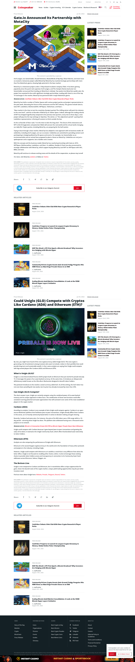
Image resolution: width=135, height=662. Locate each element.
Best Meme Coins (56, 637)
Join (77, 188)
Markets (17, 628)
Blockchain (17, 634)
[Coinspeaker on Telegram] (113, 2)
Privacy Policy (92, 646)
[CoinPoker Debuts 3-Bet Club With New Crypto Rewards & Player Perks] (21, 210)
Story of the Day (19, 625)
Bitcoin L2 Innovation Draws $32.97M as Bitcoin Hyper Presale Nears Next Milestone (54, 426)
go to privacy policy (124, 654)
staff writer (37, 253)
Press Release (36, 203)
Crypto (16, 631)
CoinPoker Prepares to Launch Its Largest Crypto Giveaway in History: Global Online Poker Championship (55, 227)
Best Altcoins (55, 628)
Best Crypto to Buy (57, 625)
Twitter (46, 157)
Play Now (112, 658)
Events (35, 634)
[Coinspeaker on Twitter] (110, 2)
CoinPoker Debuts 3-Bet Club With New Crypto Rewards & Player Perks (49, 99)
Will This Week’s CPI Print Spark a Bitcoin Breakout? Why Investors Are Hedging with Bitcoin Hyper (57, 249)
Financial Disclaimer (94, 643)
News (40, 7)
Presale (44, 474)
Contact (88, 2)
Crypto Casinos (77, 7)
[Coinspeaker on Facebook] (107, 2)
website (32, 157)
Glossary (35, 641)
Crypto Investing (55, 7)
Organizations (37, 628)
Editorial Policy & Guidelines (93, 635)
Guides (46, 7)
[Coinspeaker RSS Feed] (120, 2)
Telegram (51, 474)
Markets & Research (90, 7)
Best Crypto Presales (57, 631)
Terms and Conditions (95, 640)
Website (39, 474)
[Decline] (131, 646)
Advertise (98, 2)
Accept (112, 654)
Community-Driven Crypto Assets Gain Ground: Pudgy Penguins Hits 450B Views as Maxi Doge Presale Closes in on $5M (58, 266)
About (80, 2)
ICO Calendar (66, 7)
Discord (57, 474)
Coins (34, 625)
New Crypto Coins (56, 634)
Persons (35, 631)
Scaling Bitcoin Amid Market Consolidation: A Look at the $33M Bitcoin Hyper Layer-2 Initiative (55, 282)
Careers (90, 631)
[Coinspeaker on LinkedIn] (117, 2)
